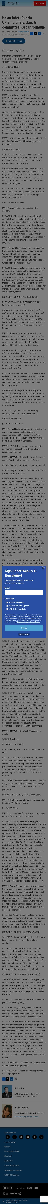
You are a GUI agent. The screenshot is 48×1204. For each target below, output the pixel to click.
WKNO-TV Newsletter (17, 609)
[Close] (43, 567)
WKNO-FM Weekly (16, 602)
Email (7, 588)
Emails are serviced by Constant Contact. (28, 622)
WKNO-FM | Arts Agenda (19, 605)
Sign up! (24, 628)
